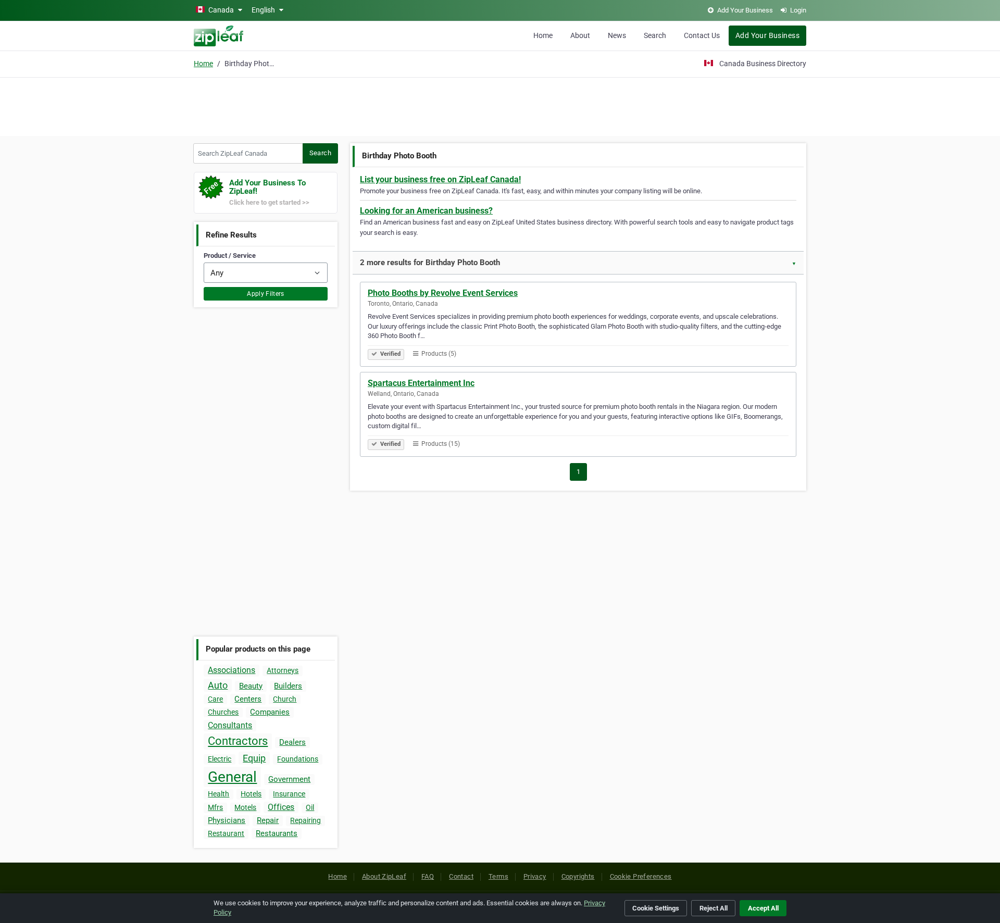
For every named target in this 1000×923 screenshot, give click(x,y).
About (580, 35)
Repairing (305, 820)
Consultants (230, 725)
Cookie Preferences (641, 876)
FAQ (427, 876)
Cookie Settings (655, 908)
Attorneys (282, 670)
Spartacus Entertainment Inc (421, 383)
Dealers (292, 742)
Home (543, 35)
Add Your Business (767, 35)
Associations (231, 670)
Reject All (713, 908)
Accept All (763, 908)
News (617, 35)
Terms (498, 876)
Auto (218, 685)
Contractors (238, 740)
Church (284, 699)
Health (218, 794)
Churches (223, 712)
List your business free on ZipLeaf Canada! (440, 179)
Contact (461, 876)
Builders (288, 686)
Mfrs (215, 807)
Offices (281, 807)
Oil (310, 807)
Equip (254, 758)
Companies (270, 712)
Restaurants (276, 833)
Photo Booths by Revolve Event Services (443, 293)
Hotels (251, 794)
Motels (245, 807)
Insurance (289, 794)
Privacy (534, 876)
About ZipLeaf (384, 876)
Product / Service (230, 255)
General (232, 776)
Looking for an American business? (426, 211)
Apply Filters (265, 293)
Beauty (250, 686)
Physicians (226, 820)
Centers (247, 699)
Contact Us (702, 35)
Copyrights (578, 876)
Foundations (297, 759)
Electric (219, 759)
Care (215, 699)
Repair (268, 820)
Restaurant (226, 833)
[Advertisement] (500, 105)
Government (289, 779)
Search (655, 35)
